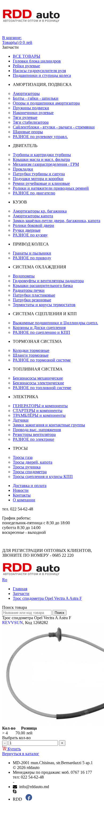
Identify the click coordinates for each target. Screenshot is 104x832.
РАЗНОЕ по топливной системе (42, 387)
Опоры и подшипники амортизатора (46, 103)
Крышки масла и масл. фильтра (41, 159)
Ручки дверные (27, 230)
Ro (4, 579)
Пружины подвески (31, 108)
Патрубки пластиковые (34, 295)
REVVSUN (12, 622)
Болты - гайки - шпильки (35, 98)
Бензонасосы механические (38, 378)
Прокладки (23, 169)
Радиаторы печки (29, 290)
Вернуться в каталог (20, 753)
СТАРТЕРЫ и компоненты (37, 410)
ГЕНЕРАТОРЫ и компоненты (40, 405)
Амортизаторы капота (33, 216)
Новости (21, 490)
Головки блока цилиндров (37, 61)
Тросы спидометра (30, 471)
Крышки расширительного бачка (43, 285)
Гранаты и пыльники (32, 253)
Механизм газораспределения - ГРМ (46, 164)
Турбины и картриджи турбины (42, 154)
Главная (20, 588)
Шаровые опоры (28, 132)
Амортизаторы (26, 93)
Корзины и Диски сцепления (39, 327)
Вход (6, 33)
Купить (13, 749)
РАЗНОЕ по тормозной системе (42, 360)
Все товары (26, 56)
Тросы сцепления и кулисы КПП (43, 476)
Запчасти (21, 593)
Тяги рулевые (25, 117)
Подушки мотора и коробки (38, 178)
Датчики (21, 420)
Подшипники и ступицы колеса (42, 75)
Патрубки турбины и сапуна (39, 174)
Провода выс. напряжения (37, 429)
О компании (24, 500)
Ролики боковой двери (33, 225)
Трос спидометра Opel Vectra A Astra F (47, 598)
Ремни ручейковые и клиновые (41, 183)
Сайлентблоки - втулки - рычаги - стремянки (54, 127)
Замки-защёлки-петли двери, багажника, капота (56, 220)
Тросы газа (23, 457)
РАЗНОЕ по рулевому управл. (40, 136)
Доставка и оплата (29, 485)
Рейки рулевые (26, 66)
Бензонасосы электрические (38, 383)
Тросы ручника (27, 467)
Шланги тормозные (31, 355)
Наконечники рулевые (33, 112)
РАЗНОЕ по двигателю (34, 193)
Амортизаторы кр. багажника (40, 211)
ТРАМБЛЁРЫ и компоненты (39, 415)
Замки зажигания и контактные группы (49, 425)
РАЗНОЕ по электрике (33, 439)
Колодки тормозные (31, 350)
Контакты (22, 495)
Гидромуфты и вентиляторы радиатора (48, 280)
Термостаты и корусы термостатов (44, 304)
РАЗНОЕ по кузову (30, 235)
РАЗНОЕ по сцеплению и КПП (41, 332)
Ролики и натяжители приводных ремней (51, 188)
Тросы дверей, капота (32, 462)
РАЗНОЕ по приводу (32, 258)
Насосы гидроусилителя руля (39, 70)
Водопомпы (24, 276)
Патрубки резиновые (32, 300)
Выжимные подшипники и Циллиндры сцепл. (55, 323)
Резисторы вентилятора (34, 434)
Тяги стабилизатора (31, 122)
